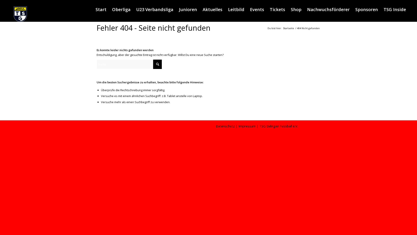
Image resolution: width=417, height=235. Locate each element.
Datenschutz (225, 126)
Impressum (247, 126)
